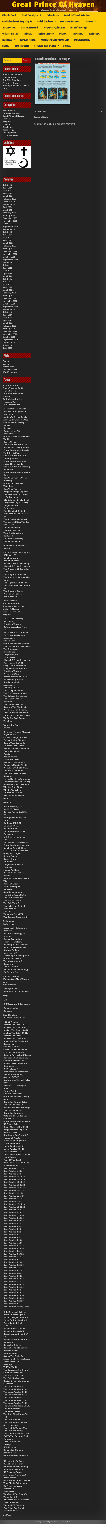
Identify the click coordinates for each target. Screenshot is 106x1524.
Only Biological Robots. (14, 1312)
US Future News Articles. (45, 45)
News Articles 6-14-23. (13, 1257)
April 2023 (7, 240)
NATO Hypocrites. (11, 1165)
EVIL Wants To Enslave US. (16, 842)
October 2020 (9, 304)
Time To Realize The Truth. (15, 712)
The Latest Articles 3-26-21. (16, 1389)
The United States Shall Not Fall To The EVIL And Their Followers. (16, 1436)
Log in (6, 364)
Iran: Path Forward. (29, 27)
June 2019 (7, 348)
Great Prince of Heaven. (14, 116)
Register (7, 361)
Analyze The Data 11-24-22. (16, 1030)
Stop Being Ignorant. (13, 892)
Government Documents (70, 21)
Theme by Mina (65, 1522)
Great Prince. (9, 652)
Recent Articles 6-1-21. (14, 1331)
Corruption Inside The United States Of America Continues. (15, 1063)
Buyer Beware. (10, 735)
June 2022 (7, 268)
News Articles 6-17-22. (13, 1259)
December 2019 (10, 331)
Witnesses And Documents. (16, 1500)
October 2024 (9, 202)
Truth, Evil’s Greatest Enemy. (16, 715)
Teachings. (78, 33)
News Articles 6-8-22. (13, 1276)
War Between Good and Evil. (16, 917)
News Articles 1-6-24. (13, 1174)
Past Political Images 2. (14, 1315)
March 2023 (8, 243)
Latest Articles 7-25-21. (14, 1152)
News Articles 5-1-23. (13, 1243)
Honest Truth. (9, 859)
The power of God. (12, 527)
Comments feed (10, 369)
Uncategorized (9, 132)
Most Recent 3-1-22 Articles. (16, 1163)
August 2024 (9, 204)
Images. (5, 45)
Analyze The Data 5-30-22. (15, 1033)
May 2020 (7, 318)
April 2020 (7, 320)
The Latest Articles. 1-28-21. (16, 1406)
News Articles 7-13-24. (13, 1281)
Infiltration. (8, 862)
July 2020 (7, 312)
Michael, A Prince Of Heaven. (16, 566)
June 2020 (7, 315)
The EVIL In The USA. (13, 1375)
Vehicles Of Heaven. (12, 594)
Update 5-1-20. (10, 1453)
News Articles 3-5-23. (13, 1226)
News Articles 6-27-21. (13, 1268)
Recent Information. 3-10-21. (16, 677)
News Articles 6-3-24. (13, 1270)
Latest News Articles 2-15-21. (17, 1154)
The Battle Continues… (14, 770)
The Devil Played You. (13, 898)
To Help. (7, 1444)
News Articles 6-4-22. (13, 1273)
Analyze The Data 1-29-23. (15, 1025)
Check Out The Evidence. (15, 1049)
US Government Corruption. (17, 1004)
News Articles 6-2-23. (13, 1262)
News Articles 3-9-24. (13, 1229)
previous (41, 111)
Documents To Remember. (15, 1072)
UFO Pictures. (9, 1447)
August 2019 (9, 342)
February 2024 (9, 213)
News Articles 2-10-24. (13, 1215)
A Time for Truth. (9, 15)
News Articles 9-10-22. (13, 1292)
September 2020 (10, 306)
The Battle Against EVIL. (14, 895)
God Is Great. (9, 442)
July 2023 (7, 232)
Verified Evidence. (11, 541)
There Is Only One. (12, 530)
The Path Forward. (12, 1408)
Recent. (7, 875)
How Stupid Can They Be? (15, 944)
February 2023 (9, 246)
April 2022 (7, 273)
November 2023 (10, 221)
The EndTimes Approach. (15, 693)
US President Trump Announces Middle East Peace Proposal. (14, 1475)
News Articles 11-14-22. (14, 1193)
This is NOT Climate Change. (17, 779)
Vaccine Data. (9, 1491)
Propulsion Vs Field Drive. (15, 768)
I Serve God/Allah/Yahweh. (15, 494)
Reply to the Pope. (46, 33)
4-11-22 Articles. (10, 1022)
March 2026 (8, 196)
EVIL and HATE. (10, 828)
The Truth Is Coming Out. (15, 1428)
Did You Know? (10, 1069)
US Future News (10, 135)
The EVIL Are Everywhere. (15, 696)
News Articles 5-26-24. (13, 1248)
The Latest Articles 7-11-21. (16, 1397)
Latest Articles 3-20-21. (14, 1146)
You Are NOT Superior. (13, 1505)
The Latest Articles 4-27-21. (16, 1395)
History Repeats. (11, 856)
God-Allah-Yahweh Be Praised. (77, 15)
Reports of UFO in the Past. (16, 991)
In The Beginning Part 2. (14, 1141)
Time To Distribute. (12, 1442)
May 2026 (7, 190)
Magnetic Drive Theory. (14, 762)
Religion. (28, 33)
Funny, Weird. (9, 1091)
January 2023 (9, 248)
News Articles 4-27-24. (13, 1234)
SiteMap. (67, 45)
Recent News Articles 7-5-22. (16, 1339)
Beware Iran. (9, 1044)
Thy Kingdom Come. (13, 591)
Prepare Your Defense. (13, 873)
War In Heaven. (10, 596)
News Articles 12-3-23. (13, 1210)
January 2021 (9, 295)
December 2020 (10, 298)
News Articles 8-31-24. (13, 1287)
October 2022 (9, 257)
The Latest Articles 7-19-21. (16, 1400)
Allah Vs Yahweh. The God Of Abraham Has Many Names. (15, 422)
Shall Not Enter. (10, 884)
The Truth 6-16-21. (12, 1419)
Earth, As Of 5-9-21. (12, 823)
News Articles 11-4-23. (13, 1201)
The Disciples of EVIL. (13, 690)
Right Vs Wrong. (11, 1353)
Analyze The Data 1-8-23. (15, 1027)
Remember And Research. (15, 1348)
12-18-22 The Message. (14, 619)
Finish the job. (53, 15)
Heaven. (89, 21)
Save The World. (22, 45)
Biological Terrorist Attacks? (16, 732)
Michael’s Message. (79, 27)
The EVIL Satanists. (27, 39)
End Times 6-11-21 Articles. (16, 632)
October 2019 (9, 337)
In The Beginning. (11, 1143)
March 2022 (8, 276)
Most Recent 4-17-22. (13, 663)
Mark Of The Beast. (12, 1160)
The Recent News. (11, 1411)
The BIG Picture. (11, 967)
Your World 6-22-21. (12, 1511)
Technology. (94, 33)
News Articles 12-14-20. (14, 1204)
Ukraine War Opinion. (13, 1450)
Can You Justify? (11, 1047)
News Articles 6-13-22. (13, 1254)
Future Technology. (12, 942)
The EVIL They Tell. (12, 903)
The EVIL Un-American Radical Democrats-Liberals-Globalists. (16, 1381)
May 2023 (7, 237)
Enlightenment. (10, 558)
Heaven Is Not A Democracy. (16, 563)
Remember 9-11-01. (12, 1345)
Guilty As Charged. (12, 853)
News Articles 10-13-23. (14, 1179)
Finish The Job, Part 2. (32, 15)
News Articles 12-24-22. (14, 1207)
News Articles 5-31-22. (13, 1251)
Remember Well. (10, 1350)
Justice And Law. (11, 870)
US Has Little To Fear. (13, 1461)
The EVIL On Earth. (12, 900)
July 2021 (7, 279)
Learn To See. (9, 1157)
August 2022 (9, 262)
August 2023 (9, 229)
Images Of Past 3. (11, 1138)
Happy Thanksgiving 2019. (16, 492)
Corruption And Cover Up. (15, 1058)
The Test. (7, 911)
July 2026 (7, 185)
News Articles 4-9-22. (13, 1237)
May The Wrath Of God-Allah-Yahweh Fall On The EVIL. (15, 514)
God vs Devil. (9, 641)
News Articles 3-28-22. (13, 1221)
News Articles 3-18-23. (13, 1218)
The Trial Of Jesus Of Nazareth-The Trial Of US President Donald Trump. (15, 707)
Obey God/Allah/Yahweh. (15, 666)
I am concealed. (9, 27)
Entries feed (8, 367)
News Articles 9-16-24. (13, 1295)
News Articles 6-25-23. (13, 1265)
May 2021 (7, 284)
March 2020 (8, 323)
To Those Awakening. (13, 538)
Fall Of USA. (9, 434)
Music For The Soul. (10, 33)
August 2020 (9, 309)
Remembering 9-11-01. (13, 679)
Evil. (5, 1000)
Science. (63, 33)
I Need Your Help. (11, 759)
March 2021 (8, 290)
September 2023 (10, 226)
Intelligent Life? (10, 989)
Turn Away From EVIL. (13, 914)
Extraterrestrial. (82, 39)
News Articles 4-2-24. (13, 1232)
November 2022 (10, 254)
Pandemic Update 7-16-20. (15, 765)
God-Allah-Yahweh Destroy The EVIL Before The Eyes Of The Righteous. (17, 646)
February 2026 (9, 199)
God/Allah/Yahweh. (45, 21)
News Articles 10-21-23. (14, 1187)
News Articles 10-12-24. (14, 1176)
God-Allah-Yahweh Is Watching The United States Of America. (16, 1116)
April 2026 (7, 193)
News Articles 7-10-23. (13, 1279)
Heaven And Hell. (11, 561)
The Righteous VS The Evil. (16, 583)
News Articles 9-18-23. (13, 1298)
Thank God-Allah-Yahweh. (15, 519)
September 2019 (10, 340)
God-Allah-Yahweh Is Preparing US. (17, 21)
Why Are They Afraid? (13, 787)
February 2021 (9, 293)
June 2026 (7, 188)
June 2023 (7, 235)
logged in (51, 124)
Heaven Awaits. (10, 757)
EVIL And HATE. (10, 826)
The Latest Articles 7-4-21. (15, 1403)
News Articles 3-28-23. (13, 1223)
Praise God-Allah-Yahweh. (15, 1320)
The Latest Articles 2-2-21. (15, 1386)
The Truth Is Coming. (13, 1431)
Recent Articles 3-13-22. (14, 1328)
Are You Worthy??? (12, 806)
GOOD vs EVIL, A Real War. (15, 851)
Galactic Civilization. (13, 1094)
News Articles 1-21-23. (13, 1168)
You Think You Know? (13, 1508)
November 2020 (10, 301)
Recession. (8, 1342)
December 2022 (10, 251)
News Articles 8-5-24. (13, 1290)
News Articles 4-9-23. (13, 1240)
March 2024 (8, 210)
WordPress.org (10, 372)
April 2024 (7, 207)
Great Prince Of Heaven (53, 4)
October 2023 (9, 224)
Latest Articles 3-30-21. (14, 1149)
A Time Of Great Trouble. (14, 409)
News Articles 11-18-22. (14, 1199)
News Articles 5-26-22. (13, 1245)
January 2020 (9, 329)
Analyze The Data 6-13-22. (15, 1036)
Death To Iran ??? (11, 431)
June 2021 (7, 282)
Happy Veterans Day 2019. (15, 1130)
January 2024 (9, 215)
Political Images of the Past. (16, 1317)
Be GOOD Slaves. (11, 809)
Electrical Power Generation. (16, 748)
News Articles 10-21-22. (14, 1185)
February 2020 (9, 326)
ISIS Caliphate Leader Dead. (16, 500)
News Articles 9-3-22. (13, 1303)
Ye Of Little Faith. (11, 1502)
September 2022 (10, 260)
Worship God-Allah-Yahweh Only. (55, 39)
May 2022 (7, 271)
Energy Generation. (12, 939)
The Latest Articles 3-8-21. (15, 1392)
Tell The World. (10, 1367)
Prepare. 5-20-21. (11, 674)
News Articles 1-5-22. (13, 1171)
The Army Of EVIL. (11, 688)
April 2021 (7, 287)
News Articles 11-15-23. (14, 1196)
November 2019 (10, 334)
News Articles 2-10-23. (13, 1212)
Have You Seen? (11, 1132)
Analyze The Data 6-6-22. (15, 1038)
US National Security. (13, 1464)
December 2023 (10, 218)
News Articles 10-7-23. (13, 1190)
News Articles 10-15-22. (14, 1182)
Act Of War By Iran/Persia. (15, 417)
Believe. (7, 428)
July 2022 (7, 265)
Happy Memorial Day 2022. (15, 1127)
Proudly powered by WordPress (46, 1522)
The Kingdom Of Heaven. (15, 574)
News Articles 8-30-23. (13, 1284)
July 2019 (7, 345)
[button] (4, 159)
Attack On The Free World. (15, 1041)
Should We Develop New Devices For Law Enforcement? (14, 950)
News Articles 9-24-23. (13, 1301)
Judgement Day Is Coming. (16, 503)
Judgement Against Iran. (54, 27)
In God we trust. (10, 497)
